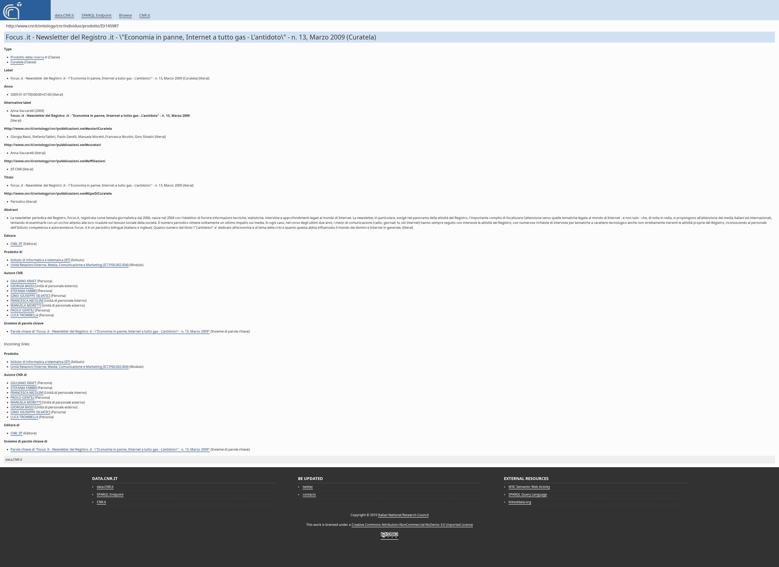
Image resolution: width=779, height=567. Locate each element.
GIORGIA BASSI (22, 286)
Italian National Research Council (403, 515)
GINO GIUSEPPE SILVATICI (30, 295)
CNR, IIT (17, 244)
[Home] (25, 10)
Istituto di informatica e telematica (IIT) (40, 260)
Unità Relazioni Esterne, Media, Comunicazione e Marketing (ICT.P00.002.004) (70, 265)
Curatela (17, 62)
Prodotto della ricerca (27, 57)
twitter (308, 486)
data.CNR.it (64, 15)
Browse (125, 15)
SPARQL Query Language (528, 494)
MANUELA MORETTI (26, 305)
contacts (309, 494)
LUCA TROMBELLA (24, 315)
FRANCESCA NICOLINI (27, 300)
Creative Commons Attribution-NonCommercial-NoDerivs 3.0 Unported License (412, 524)
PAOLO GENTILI (22, 310)
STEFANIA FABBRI (24, 291)
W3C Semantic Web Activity (529, 486)
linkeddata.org (520, 502)
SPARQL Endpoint (97, 15)
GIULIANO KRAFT (24, 281)
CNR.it (144, 15)
